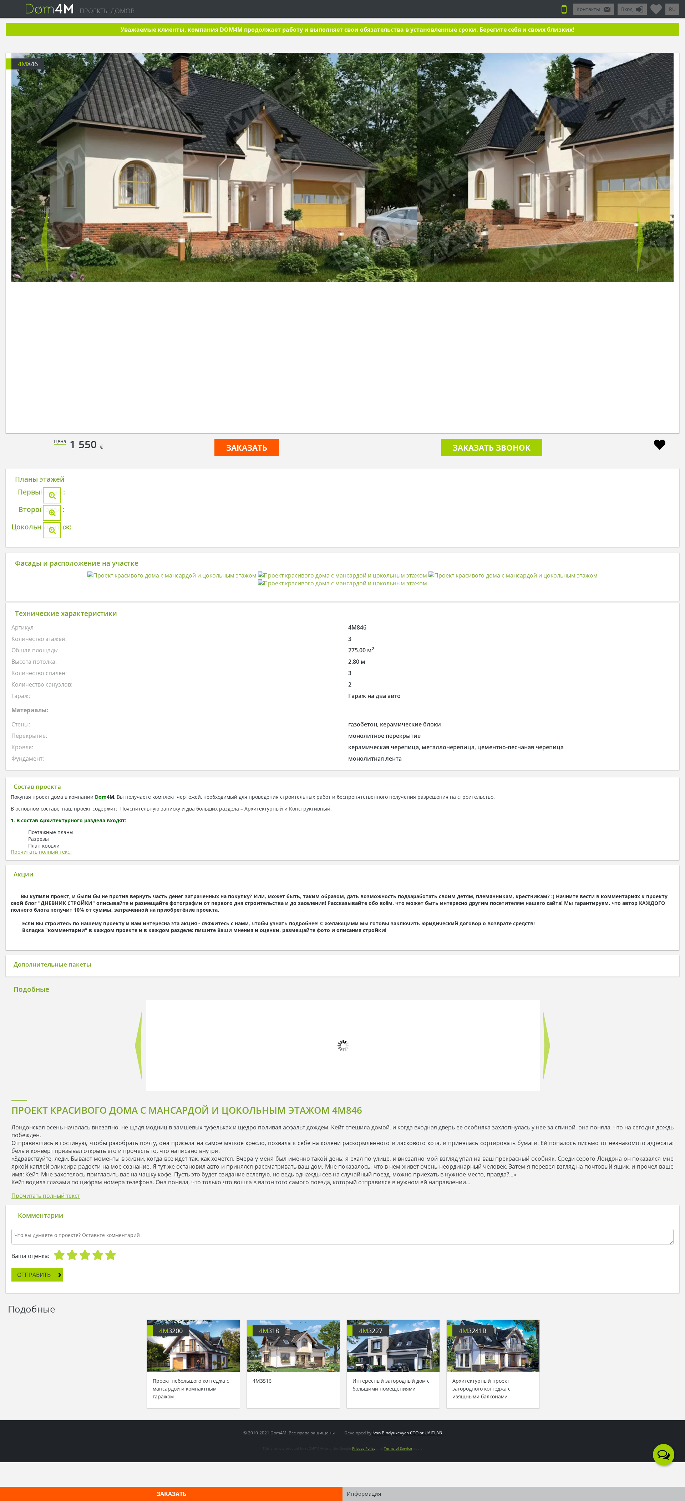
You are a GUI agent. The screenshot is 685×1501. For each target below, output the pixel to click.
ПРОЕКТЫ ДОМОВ (107, 10)
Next (640, 240)
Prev (44, 240)
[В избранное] (659, 445)
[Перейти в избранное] (656, 6)
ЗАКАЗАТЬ (246, 447)
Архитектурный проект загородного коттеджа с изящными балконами (481, 1483)
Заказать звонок (492, 447)
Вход (627, 9)
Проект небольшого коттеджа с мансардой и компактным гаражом (191, 1483)
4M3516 (262, 1475)
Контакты (588, 9)
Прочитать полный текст (41, 1265)
